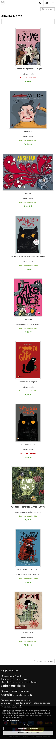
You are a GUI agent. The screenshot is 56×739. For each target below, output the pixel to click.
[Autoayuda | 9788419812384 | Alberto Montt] (28, 109)
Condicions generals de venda (15, 700)
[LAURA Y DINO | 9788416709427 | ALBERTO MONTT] (28, 610)
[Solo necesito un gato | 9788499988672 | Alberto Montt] (28, 423)
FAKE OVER (28, 319)
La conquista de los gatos (28, 382)
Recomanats (7, 676)
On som (14, 691)
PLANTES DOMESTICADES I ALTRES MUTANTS (28, 507)
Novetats (19, 676)
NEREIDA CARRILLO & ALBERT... (28, 324)
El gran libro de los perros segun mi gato (28, 69)
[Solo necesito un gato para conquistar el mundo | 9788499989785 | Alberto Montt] (28, 235)
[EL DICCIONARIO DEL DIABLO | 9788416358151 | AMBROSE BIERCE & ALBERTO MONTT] (28, 548)
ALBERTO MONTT (28, 637)
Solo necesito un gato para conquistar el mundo (28, 256)
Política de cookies (41, 703)
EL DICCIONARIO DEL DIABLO (28, 570)
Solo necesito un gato (28, 444)
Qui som (5, 691)
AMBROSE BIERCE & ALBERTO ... (28, 575)
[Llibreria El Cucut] (12, 3)
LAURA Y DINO (28, 632)
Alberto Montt (28, 74)
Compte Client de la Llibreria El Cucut (19, 682)
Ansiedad (28, 193)
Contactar (24, 691)
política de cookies (11, 720)
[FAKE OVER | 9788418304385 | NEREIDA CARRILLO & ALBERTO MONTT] (28, 297)
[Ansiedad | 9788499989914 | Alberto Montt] (28, 171)
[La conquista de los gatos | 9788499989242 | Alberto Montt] (28, 360)
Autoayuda (28, 131)
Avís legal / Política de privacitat (16, 703)
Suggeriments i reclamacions (15, 679)
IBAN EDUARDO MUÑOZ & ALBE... (28, 512)
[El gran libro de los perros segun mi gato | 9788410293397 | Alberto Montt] (28, 47)
